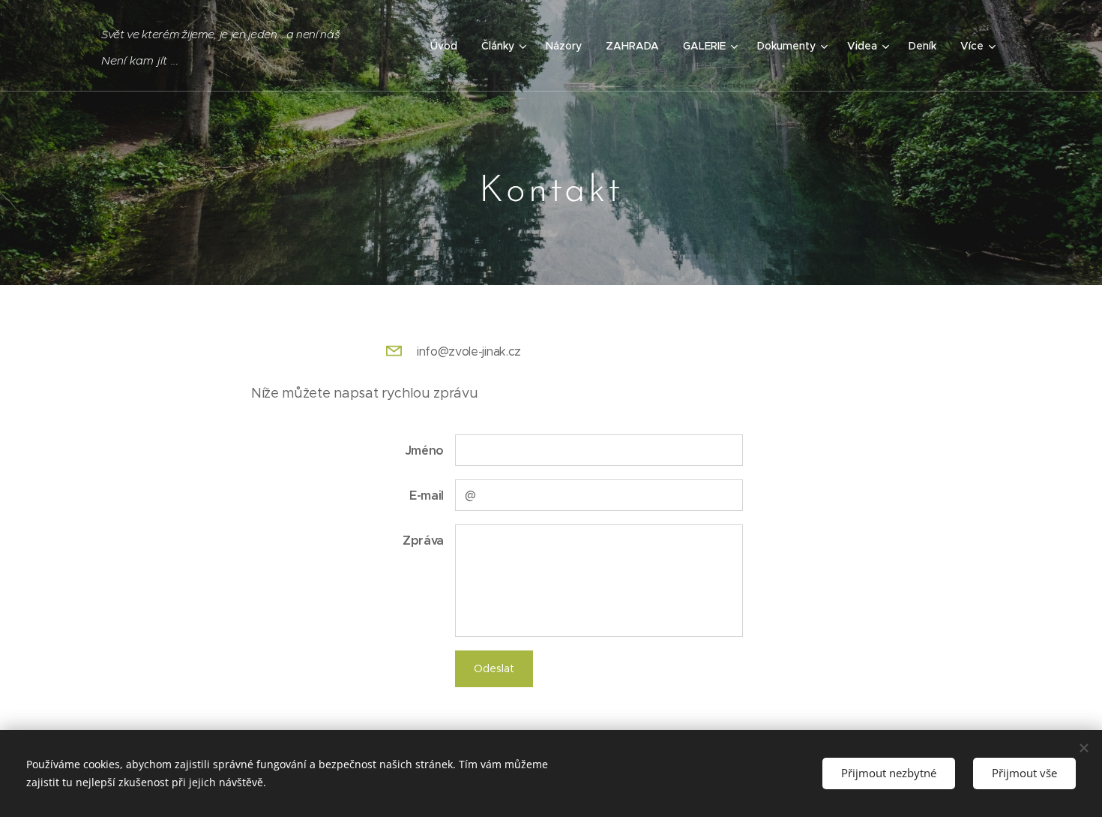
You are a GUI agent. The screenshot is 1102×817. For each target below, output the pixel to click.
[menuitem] (448, 46)
